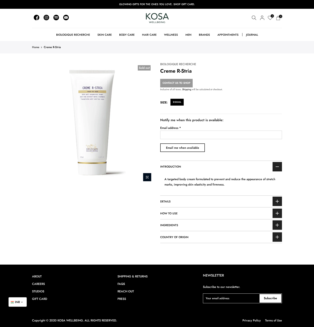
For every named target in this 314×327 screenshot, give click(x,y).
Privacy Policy (251, 320)
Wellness (171, 35)
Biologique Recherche (73, 35)
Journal (252, 35)
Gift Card (39, 299)
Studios (38, 291)
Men (188, 35)
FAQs (121, 284)
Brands (204, 35)
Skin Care (104, 35)
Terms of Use (273, 320)
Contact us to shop (176, 83)
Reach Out (125, 291)
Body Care (127, 35)
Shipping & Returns (132, 276)
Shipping (186, 89)
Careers (38, 284)
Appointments (228, 35)
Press (121, 299)
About (37, 276)
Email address (170, 128)
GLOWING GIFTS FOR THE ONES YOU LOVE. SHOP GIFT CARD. (157, 4)
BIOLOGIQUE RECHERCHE (178, 64)
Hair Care (149, 35)
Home (35, 47)
